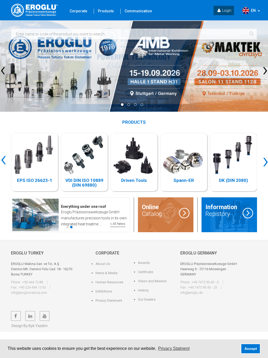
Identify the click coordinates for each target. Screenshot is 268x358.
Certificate (145, 272)
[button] (122, 104)
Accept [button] (250, 348)
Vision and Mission (152, 281)
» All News (117, 224)
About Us (103, 264)
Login (226, 10)
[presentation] (3, 69)
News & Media (107, 273)
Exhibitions (104, 291)
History (143, 290)
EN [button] (253, 10)
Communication (138, 11)
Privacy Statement (109, 300)
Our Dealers (146, 299)
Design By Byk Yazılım (30, 326)
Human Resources (109, 282)
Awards (144, 263)
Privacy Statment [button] (173, 348)
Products (106, 11)
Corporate (78, 11)
